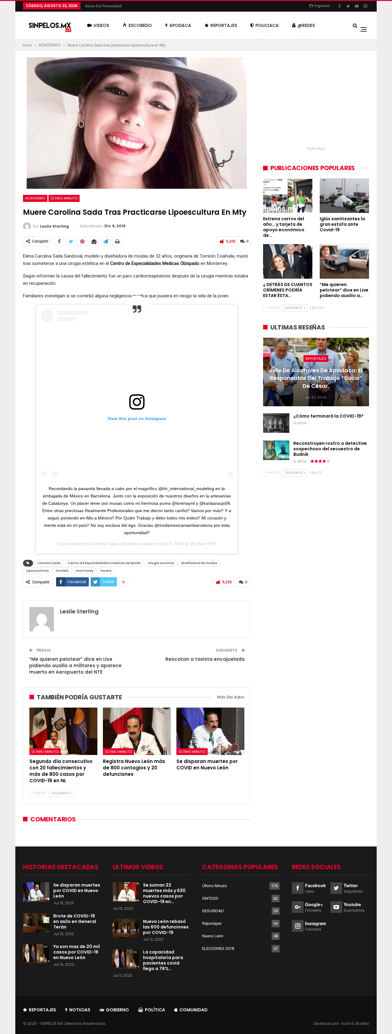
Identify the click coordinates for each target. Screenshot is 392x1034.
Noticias (79, 1010)
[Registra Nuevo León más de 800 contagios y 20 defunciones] (137, 731)
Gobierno (117, 1010)
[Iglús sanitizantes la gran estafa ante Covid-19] (344, 195)
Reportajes (223, 25)
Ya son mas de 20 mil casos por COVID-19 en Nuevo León (76, 952)
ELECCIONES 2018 (218, 948)
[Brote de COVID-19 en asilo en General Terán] (36, 923)
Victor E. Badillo (355, 1023)
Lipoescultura (37, 570)
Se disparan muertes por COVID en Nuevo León (76, 890)
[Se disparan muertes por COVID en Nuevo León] (210, 731)
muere (105, 570)
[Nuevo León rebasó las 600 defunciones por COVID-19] (126, 928)
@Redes (306, 25)
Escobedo (140, 25)
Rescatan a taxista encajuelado (205, 659)
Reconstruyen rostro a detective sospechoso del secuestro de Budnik (330, 448)
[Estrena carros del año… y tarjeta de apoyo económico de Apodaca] (287, 195)
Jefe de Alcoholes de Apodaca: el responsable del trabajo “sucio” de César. (316, 377)
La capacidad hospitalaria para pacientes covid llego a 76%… (163, 960)
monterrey (84, 570)
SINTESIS (210, 898)
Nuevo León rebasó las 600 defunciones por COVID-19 (166, 926)
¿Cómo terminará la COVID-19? (328, 416)
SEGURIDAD (213, 911)
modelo (62, 570)
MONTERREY (35, 198)
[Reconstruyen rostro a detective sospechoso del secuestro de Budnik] (276, 450)
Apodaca (180, 25)
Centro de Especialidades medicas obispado (104, 563)
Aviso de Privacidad (103, 6)
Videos (101, 25)
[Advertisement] (316, 100)
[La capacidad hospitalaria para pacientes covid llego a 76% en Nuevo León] (126, 959)
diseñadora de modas (199, 563)
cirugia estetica (161, 563)
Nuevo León (212, 936)
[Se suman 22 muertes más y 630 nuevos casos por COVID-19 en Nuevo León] (126, 892)
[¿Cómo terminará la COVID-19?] (276, 423)
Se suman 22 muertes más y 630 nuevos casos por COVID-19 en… (164, 893)
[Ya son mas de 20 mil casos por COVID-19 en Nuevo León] (36, 953)
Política (155, 1010)
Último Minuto (64, 198)
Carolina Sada (104, 543)
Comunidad (193, 1010)
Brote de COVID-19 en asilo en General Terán (74, 921)
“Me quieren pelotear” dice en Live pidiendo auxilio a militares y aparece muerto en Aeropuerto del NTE (75, 665)
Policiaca (267, 25)
